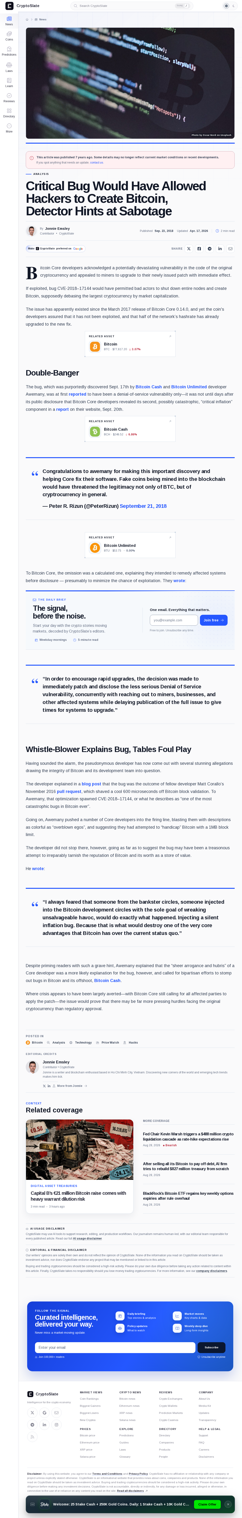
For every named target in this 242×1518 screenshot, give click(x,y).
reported (77, 394)
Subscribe (211, 1347)
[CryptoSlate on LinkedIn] (44, 1425)
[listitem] (34, 1042)
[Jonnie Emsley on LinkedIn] (49, 1086)
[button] (9, 128)
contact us (96, 162)
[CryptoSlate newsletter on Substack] (56, 1412)
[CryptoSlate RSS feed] (32, 1437)
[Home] (27, 19)
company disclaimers (211, 1271)
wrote (179, 580)
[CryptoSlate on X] (32, 1412)
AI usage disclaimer (87, 1238)
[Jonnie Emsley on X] (44, 1086)
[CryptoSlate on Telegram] (32, 1425)
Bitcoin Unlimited (189, 387)
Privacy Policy (138, 1473)
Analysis (41, 174)
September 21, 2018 (143, 506)
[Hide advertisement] (228, 1504)
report (62, 409)
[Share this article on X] (189, 248)
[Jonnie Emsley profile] (32, 1067)
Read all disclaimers (130, 1490)
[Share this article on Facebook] (199, 248)
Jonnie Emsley (57, 228)
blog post (91, 784)
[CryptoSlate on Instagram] (56, 1425)
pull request (69, 791)
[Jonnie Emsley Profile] (31, 231)
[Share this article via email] (230, 248)
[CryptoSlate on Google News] (44, 1412)
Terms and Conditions (107, 1473)
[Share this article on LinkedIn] (220, 248)
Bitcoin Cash (149, 387)
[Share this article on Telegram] (209, 248)
